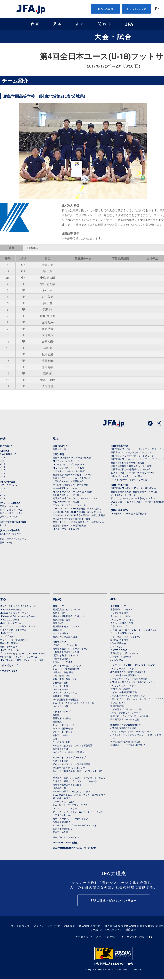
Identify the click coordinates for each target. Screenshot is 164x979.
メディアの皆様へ (107, 936)
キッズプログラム (9, 636)
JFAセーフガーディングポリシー (69, 767)
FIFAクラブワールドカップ (66, 528)
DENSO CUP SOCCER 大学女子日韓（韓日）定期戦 (79, 515)
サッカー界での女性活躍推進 (124, 675)
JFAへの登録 (105, 9)
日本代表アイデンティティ (13, 539)
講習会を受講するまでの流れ (67, 655)
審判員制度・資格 (61, 619)
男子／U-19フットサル (11, 509)
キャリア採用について (134, 936)
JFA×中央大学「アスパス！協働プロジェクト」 (133, 682)
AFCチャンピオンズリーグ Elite (68, 464)
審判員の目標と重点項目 (65, 636)
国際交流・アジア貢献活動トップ (126, 724)
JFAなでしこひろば (9, 619)
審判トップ (58, 605)
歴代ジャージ (6, 542)
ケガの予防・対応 (61, 741)
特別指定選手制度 (119, 639)
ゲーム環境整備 (118, 643)
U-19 (2, 463)
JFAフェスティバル (9, 649)
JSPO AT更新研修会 (63, 728)
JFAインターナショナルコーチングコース (73, 702)
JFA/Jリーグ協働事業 (120, 656)
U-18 (2, 466)
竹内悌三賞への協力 (120, 688)
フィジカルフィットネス (65, 692)
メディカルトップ (61, 711)
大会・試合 (114, 36)
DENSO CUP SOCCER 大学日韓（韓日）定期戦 (77, 508)
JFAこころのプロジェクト (123, 685)
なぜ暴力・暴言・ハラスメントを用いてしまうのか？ (79, 777)
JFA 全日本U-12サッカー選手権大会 (129, 513)
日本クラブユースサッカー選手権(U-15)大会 (133, 498)
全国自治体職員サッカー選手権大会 (70, 484)
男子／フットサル (9, 506)
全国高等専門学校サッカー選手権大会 (71, 518)
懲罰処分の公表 (60, 832)
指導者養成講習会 (61, 658)
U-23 (2, 457)
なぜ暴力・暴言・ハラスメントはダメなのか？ (76, 781)
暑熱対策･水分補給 (62, 718)
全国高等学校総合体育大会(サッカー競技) (131, 465)
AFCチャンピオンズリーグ (66, 460)
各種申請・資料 (60, 682)
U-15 (2, 476)
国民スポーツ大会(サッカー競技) (69, 471)
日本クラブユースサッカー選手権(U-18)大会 (133, 472)
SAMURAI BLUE (8, 454)
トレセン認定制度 (119, 612)
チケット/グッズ (136, 9)
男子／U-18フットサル (11, 513)
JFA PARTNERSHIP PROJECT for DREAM (74, 847)
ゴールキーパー (60, 689)
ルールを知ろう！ (9, 670)
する (80, 24)
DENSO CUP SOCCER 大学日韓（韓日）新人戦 (77, 511)
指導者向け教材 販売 (63, 672)
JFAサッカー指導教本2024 (66, 668)
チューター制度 (60, 685)
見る (58, 24)
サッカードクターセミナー (66, 725)
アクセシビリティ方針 (47, 925)
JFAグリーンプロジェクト (123, 668)
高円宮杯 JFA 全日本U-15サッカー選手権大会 (133, 488)
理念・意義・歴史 (61, 675)
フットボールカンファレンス (67, 665)
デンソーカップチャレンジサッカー (70, 505)
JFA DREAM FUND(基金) (65, 842)
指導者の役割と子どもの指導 (67, 784)
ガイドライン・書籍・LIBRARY (68, 752)
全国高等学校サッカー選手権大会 (127, 462)
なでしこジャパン (9, 484)
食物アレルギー (60, 735)
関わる (105, 24)
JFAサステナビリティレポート (125, 712)
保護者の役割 (59, 787)
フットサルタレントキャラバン (125, 636)
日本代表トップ (7, 445)
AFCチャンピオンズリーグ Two (68, 467)
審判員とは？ (59, 612)
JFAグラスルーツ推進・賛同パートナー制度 (21, 660)
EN (157, 9)
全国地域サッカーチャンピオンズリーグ (72, 474)
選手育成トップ (118, 605)
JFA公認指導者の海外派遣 (66, 699)
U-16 (2, 473)
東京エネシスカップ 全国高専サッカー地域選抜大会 (78, 522)
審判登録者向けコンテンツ (66, 626)
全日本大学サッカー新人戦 (66, 501)
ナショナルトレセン (120, 616)
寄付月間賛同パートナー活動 (124, 719)
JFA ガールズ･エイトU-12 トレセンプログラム (133, 629)
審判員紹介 (58, 622)
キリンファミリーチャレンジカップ (17, 626)
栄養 (55, 738)
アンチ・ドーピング (63, 731)
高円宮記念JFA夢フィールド (124, 653)
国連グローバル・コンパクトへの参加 (129, 716)
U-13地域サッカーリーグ (123, 494)
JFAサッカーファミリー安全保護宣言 (128, 678)
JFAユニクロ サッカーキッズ (14, 612)
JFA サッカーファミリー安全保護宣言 (71, 764)
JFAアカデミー (117, 646)
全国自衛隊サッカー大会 (65, 488)
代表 (35, 24)
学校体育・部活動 (9, 643)
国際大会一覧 (59, 448)
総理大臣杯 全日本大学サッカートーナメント (75, 498)
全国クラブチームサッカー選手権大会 (71, 477)
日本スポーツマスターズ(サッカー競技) (72, 491)
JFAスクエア (6, 632)
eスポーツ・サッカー (10, 533)
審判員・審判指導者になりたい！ (69, 616)
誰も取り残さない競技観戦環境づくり (129, 671)
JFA (113, 599)
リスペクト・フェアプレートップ (69, 757)
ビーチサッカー (7, 525)
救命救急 (57, 721)
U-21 (2, 460)
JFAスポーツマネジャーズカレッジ (127, 695)
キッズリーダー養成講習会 (13, 639)
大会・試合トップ (61, 445)
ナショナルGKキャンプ (121, 622)
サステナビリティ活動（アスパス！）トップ (132, 665)
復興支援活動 (117, 705)
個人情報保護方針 (90, 925)
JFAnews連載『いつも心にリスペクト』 (73, 791)
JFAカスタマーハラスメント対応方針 (113, 929)
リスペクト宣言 (60, 760)
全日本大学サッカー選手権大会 (68, 494)
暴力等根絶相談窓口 (63, 828)
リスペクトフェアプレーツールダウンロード (75, 825)
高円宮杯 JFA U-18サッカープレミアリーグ (132, 452)
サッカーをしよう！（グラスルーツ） (18, 605)
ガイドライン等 (60, 706)
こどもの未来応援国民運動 (123, 692)
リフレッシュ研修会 (63, 662)
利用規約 (69, 925)
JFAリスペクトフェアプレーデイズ (70, 804)
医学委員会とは (60, 748)
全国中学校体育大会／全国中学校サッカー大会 (134, 491)
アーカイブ (82, 936)
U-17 (2, 470)
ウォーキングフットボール (13, 629)
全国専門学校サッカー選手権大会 (69, 525)
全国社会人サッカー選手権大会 (68, 481)
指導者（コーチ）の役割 (65, 645)
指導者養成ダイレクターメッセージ (70, 648)
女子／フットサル (9, 516)
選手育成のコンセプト (121, 609)
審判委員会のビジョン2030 (66, 609)
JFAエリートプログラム (122, 619)
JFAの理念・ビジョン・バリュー (113, 900)
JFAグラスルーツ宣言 (10, 609)
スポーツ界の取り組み (64, 801)
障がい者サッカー (9, 646)
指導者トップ (59, 641)
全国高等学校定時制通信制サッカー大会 (131, 469)
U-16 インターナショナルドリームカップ (131, 479)
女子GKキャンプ (118, 626)
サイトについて (20, 925)
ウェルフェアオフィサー (65, 808)
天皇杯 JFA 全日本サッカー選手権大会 (72, 457)
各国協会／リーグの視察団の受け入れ (129, 744)
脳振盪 (56, 714)
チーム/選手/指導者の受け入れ (125, 741)
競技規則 (57, 629)
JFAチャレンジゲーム (10, 622)
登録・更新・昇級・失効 (65, 679)
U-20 (2, 488)
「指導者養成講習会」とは (66, 651)
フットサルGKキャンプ (121, 633)
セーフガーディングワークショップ (70, 818)
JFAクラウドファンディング (67, 837)
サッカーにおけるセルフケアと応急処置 (72, 745)
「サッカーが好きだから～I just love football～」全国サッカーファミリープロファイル (23, 655)
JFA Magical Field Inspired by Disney (18, 616)
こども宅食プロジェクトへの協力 (126, 709)
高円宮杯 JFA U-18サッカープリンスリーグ (132, 455)
